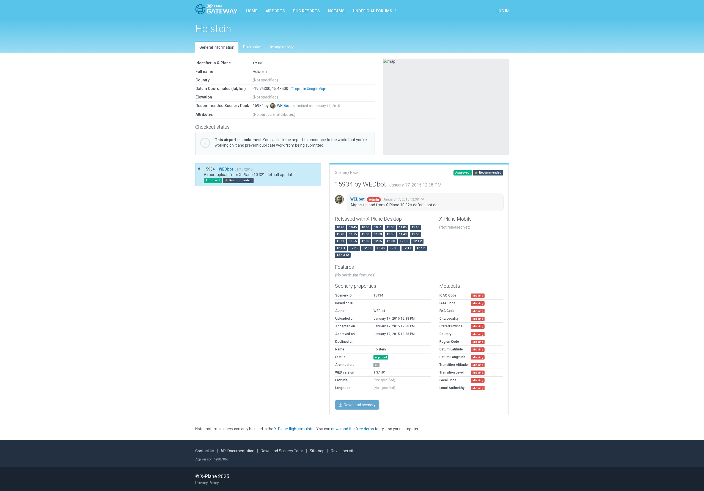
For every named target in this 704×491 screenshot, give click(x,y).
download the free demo (352, 429)
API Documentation (237, 451)
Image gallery (282, 47)
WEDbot (284, 105)
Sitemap (317, 451)
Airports (275, 11)
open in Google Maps (310, 89)
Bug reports (306, 11)
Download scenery (359, 405)
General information (216, 47)
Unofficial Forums (372, 11)
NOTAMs (336, 11)
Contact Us (204, 451)
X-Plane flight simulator (294, 429)
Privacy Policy (207, 483)
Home (251, 11)
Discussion (252, 47)
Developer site (343, 451)
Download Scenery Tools (282, 451)
